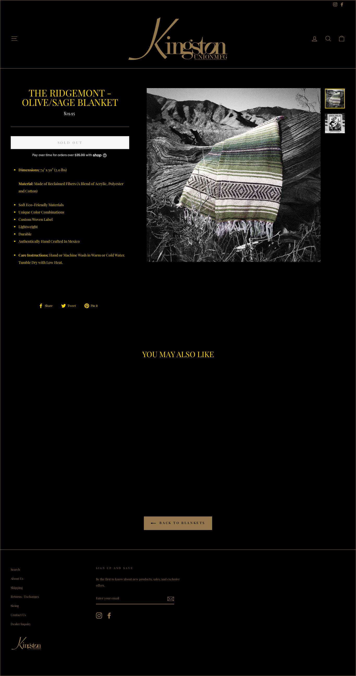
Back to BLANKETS (181, 523)
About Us (17, 578)
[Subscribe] (170, 598)
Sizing (15, 606)
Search (15, 569)
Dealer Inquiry (21, 624)
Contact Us (18, 615)
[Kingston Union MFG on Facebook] (109, 615)
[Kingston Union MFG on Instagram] (99, 615)
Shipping (17, 588)
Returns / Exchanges (25, 596)
